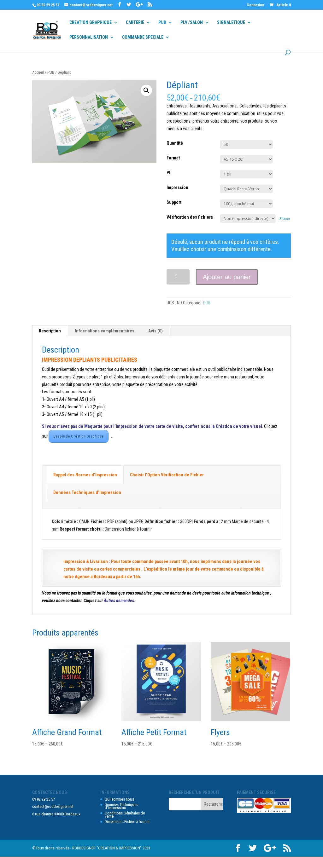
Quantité (175, 143)
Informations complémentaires (104, 330)
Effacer (284, 218)
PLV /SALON (191, 22)
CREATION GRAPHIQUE (90, 22)
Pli (169, 172)
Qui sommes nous (119, 799)
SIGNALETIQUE (231, 22)
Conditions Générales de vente (125, 815)
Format (173, 157)
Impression (177, 187)
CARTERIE (135, 22)
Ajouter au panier (227, 276)
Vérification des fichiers (190, 217)
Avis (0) (155, 330)
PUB (162, 22)
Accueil (38, 72)
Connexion (255, 5)
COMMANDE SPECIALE (142, 37)
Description (50, 330)
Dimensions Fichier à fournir (127, 821)
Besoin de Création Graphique (78, 436)
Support (174, 202)
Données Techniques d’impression (121, 806)
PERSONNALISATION (88, 37)
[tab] (50, 330)
